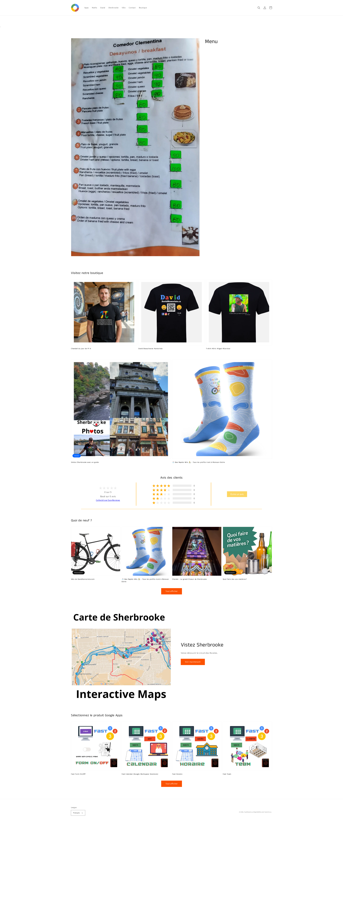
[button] (259, 8)
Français (76, 813)
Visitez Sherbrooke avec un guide (85, 462)
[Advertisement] (80, 863)
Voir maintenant (193, 661)
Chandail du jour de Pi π (81, 349)
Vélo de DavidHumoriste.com (83, 579)
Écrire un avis (237, 494)
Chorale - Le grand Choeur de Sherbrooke (189, 579)
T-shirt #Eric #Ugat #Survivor (218, 349)
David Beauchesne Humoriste (150, 349)
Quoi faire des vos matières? (235, 579)
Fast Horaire (177, 774)
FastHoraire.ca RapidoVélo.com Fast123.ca (257, 812)
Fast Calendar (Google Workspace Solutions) (140, 774)
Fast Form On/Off (78, 774)
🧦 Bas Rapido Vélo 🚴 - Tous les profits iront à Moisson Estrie (198, 462)
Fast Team (227, 774)
